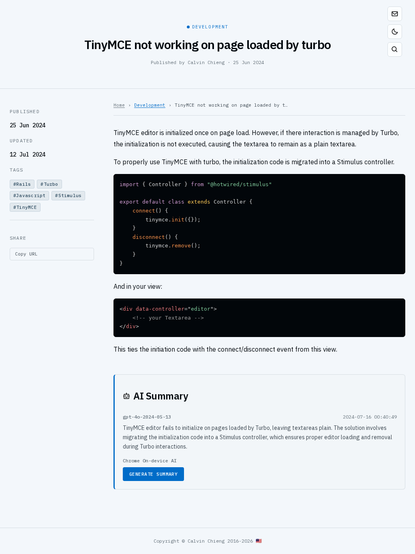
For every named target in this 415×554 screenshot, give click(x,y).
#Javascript (29, 195)
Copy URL (26, 254)
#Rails (22, 184)
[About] (394, 13)
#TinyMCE (25, 207)
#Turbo (49, 184)
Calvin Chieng (206, 62)
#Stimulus (68, 195)
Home (119, 105)
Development (149, 105)
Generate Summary (153, 474)
